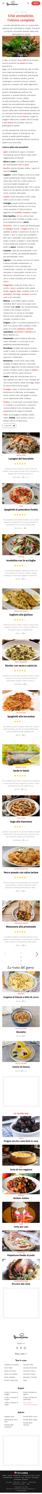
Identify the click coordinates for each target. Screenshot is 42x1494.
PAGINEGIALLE (17, 1475)
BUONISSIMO (17, 1479)
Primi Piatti (8, 1368)
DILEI (22, 1477)
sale (5, 60)
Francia (26, 116)
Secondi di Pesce (29, 1371)
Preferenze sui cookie (19, 1484)
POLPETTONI (21, 1252)
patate (34, 370)
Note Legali (17, 1482)
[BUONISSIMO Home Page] (12, 3)
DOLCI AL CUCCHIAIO (21, 1028)
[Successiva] (37, 954)
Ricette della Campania (9, 1426)
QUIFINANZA (35, 1477)
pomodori (7, 294)
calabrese (21, 329)
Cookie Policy (32, 1482)
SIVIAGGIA (28, 1477)
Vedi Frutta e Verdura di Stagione (30, 1404)
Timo (5, 415)
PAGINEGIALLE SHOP (28, 1475)
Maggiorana (8, 285)
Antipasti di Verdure (11, 1365)
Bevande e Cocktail (30, 1377)
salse (19, 291)
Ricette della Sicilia (30, 1417)
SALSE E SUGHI (21, 818)
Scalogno (7, 389)
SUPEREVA (25, 1479)
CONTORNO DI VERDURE (21, 923)
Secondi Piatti (28, 1365)
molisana (29, 332)
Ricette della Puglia (30, 1420)
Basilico (6, 168)
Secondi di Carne (29, 1374)
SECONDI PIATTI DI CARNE (21, 1281)
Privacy (24, 1482)
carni (20, 164)
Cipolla (6, 197)
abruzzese (18, 332)
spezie (22, 63)
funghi (24, 229)
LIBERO (4, 1475)
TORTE (21, 1167)
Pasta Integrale (9, 1377)
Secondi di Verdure (30, 1368)
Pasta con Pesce (10, 1371)
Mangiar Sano (9, 1417)
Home (16, 12)
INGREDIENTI (23, 12)
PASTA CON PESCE (21, 713)
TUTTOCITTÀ (16, 1477)
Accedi (36, 3)
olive (15, 232)
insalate (26, 212)
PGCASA (37, 1475)
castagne (9, 229)
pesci (27, 164)
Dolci (25, 1380)
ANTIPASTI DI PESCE (21, 767)
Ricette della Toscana (27, 1424)
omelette (18, 212)
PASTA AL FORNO (21, 455)
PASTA (21, 506)
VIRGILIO (9, 1475)
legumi (13, 291)
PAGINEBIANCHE (8, 1477)
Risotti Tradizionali (11, 1380)
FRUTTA (21, 1138)
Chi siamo (9, 1482)
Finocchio (7, 226)
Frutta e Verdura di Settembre (30, 1398)
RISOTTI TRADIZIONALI (21, 662)
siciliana (29, 329)
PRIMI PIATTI (21, 993)
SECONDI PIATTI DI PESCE (21, 611)
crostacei (25, 294)
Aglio (5, 152)
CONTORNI (21, 557)
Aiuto (28, 1484)
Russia (10, 122)
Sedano (6, 402)
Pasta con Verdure (10, 1374)
